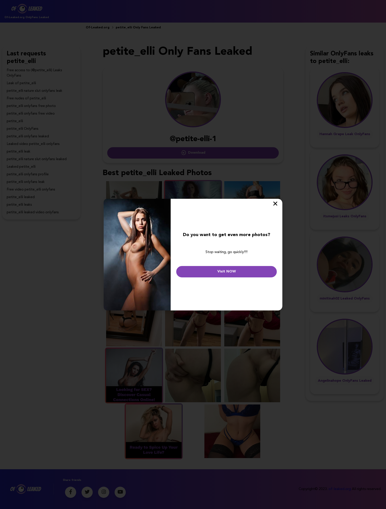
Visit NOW (226, 271)
